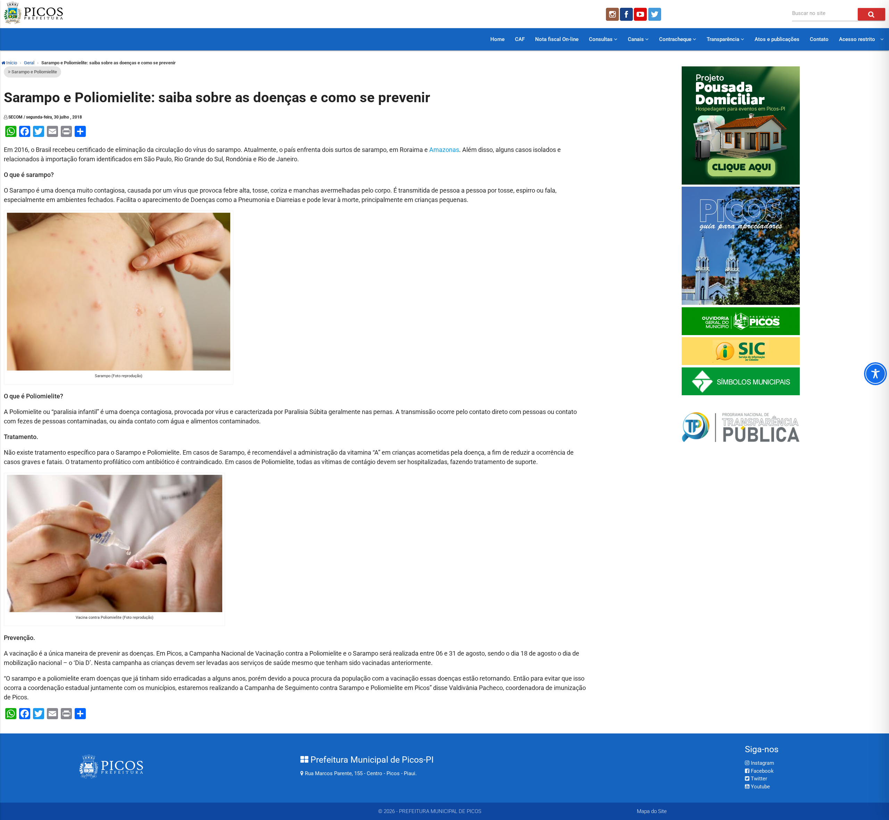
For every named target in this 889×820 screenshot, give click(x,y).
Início (11, 62)
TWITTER (655, 14)
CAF (520, 39)
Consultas (601, 39)
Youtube (759, 787)
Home (497, 39)
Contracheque (676, 39)
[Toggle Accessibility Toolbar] (875, 373)
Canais (636, 39)
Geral (29, 62)
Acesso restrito (857, 39)
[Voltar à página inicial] (33, 22)
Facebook (761, 771)
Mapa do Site (652, 811)
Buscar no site (808, 13)
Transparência (724, 39)
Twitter (758, 779)
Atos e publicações (777, 39)
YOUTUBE (641, 14)
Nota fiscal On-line (557, 39)
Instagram (761, 763)
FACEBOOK (626, 14)
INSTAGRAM (612, 14)
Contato (819, 39)
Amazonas (444, 149)
